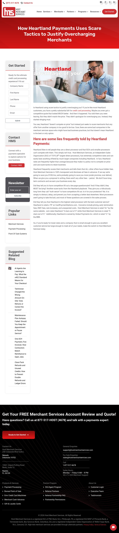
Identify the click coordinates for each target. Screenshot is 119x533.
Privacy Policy (88, 525)
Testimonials (96, 495)
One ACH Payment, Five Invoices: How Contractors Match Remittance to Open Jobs (20, 348)
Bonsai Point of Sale (12, 491)
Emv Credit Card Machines (15, 495)
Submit (17, 121)
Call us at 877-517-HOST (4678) (46, 420)
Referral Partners (52, 491)
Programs (82, 12)
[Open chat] (113, 527)
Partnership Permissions (55, 500)
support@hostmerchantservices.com (78, 450)
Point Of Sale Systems (17, 234)
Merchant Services (16, 224)
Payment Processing (16, 229)
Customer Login (97, 487)
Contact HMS (16, 165)
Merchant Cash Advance (14, 500)
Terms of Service (100, 525)
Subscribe (17, 196)
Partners (70, 12)
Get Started (109, 12)
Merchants (58, 12)
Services (46, 12)
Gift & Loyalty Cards (12, 504)
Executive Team (97, 491)
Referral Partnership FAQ (55, 495)
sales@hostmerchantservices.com (77, 457)
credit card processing (82, 110)
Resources (94, 12)
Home (39, 12)
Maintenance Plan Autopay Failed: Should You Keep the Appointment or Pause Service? (20, 324)
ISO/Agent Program (53, 487)
